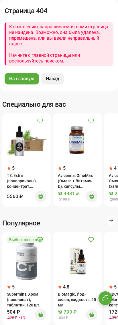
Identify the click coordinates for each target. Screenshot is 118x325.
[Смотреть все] (111, 220)
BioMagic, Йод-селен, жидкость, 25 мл (77, 299)
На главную (21, 78)
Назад (52, 78)
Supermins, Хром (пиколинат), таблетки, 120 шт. (23, 299)
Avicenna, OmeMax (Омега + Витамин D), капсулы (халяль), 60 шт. (75, 181)
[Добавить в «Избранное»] (40, 121)
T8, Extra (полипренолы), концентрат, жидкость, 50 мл (22, 181)
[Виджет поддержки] (105, 298)
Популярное (21, 223)
